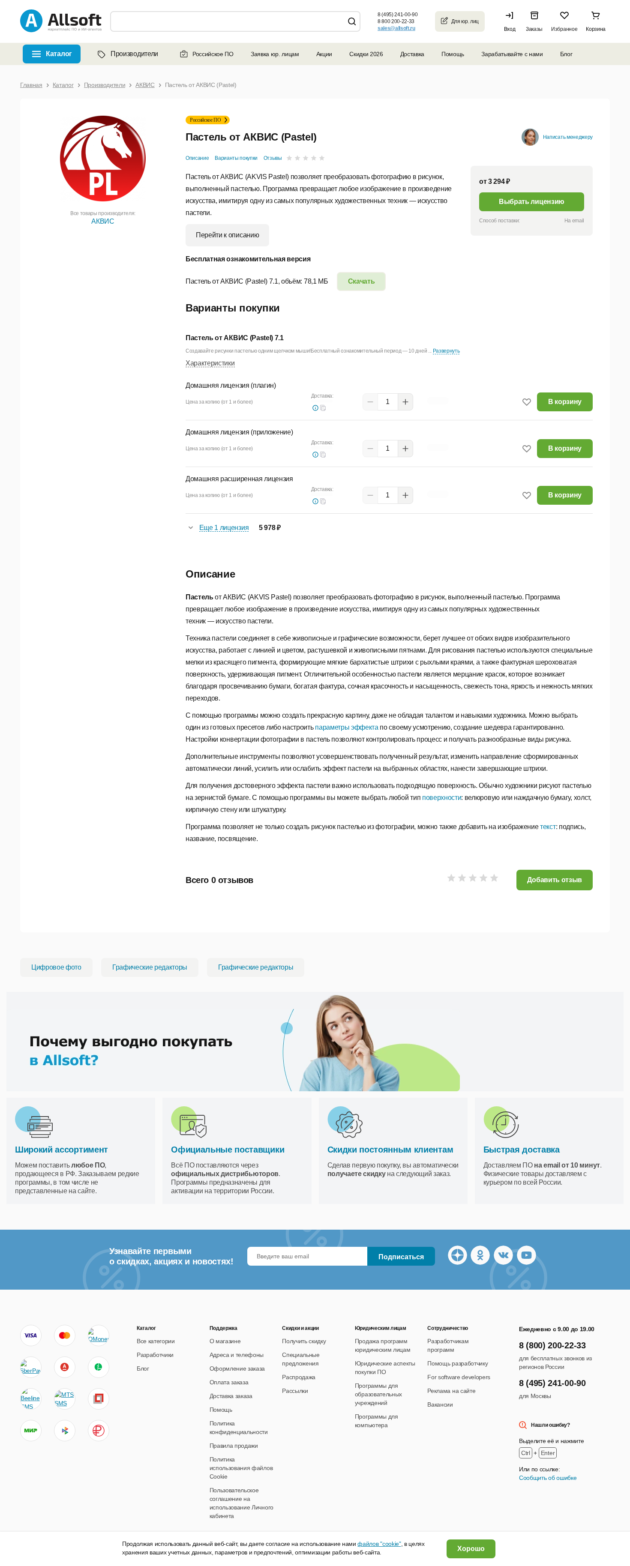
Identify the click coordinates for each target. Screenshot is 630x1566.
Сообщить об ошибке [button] (547, 1477)
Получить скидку (304, 1341)
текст (547, 826)
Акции (324, 54)
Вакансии (440, 1404)
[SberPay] (31, 1367)
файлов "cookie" (379, 1543)
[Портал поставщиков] (98, 1398)
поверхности (441, 797)
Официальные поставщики (227, 1149)
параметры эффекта (346, 727)
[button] (512, 21)
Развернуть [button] (446, 351)
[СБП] (64, 1430)
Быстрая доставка (521, 1149)
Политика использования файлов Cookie (241, 1468)
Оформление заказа (237, 1368)
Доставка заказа (231, 1395)
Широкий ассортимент (61, 1149)
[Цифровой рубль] (98, 1430)
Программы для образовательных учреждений (378, 1394)
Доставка (412, 54)
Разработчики (155, 1354)
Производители (134, 53)
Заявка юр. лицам (275, 54)
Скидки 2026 (366, 54)
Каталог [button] (59, 53)
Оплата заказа (229, 1382)
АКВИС (102, 221)
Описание (197, 158)
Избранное (564, 29)
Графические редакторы (149, 967)
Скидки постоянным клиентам (390, 1149)
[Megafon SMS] (98, 1367)
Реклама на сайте (451, 1390)
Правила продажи (234, 1445)
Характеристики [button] (210, 363)
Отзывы (273, 158)
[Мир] (30, 1430)
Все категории (156, 1341)
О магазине (225, 1341)
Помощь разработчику (457, 1363)
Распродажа (298, 1377)
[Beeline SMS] (31, 1399)
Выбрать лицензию (531, 201)
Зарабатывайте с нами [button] (512, 54)
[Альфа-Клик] (64, 1367)
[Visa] (30, 1335)
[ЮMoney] (98, 1335)
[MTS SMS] (64, 1398)
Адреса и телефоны (237, 1354)
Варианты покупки (236, 158)
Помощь (452, 54)
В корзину (565, 401)
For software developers (458, 1377)
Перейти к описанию (227, 235)
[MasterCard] (64, 1335)
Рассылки (295, 1390)
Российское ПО (213, 54)
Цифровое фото (56, 967)
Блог (566, 54)
